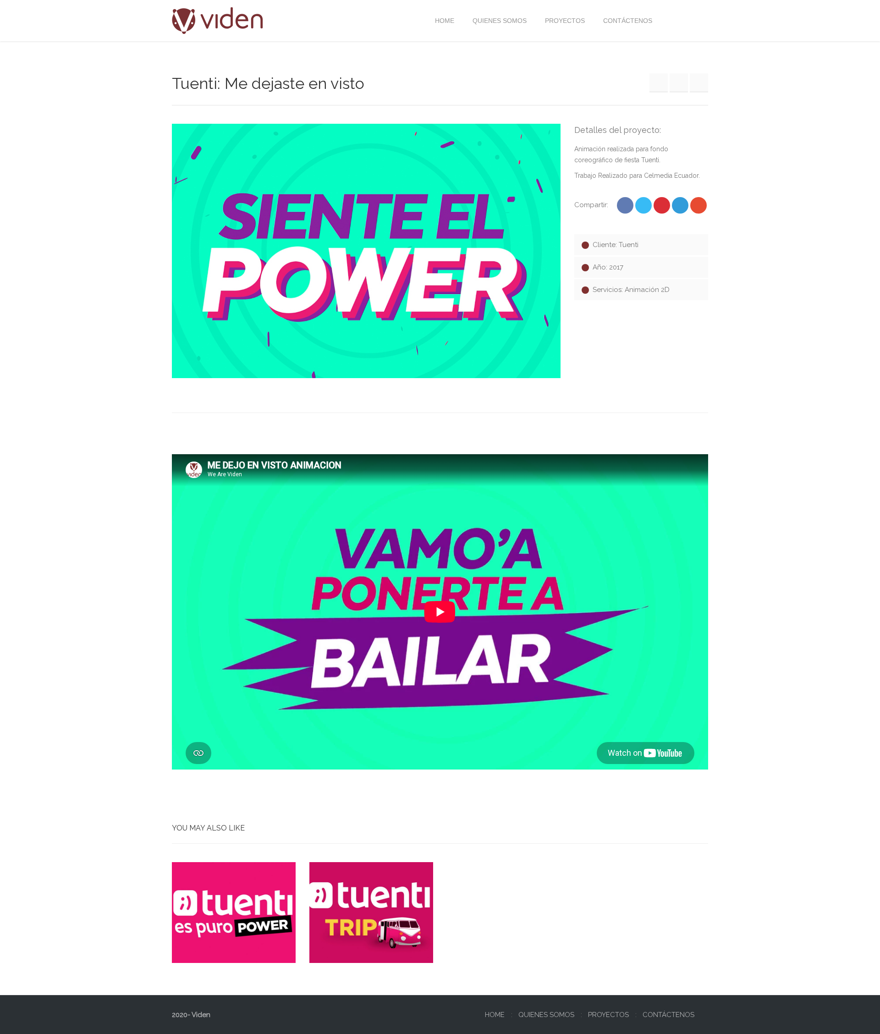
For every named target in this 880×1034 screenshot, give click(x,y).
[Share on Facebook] (625, 205)
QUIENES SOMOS (546, 1015)
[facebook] (683, 20)
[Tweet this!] (643, 205)
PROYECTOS (608, 1015)
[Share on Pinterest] (662, 205)
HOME (495, 1015)
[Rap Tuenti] (658, 82)
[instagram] (700, 20)
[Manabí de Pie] (699, 82)
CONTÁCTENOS (668, 1015)
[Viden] (217, 20)
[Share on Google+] (698, 205)
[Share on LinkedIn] (680, 205)
